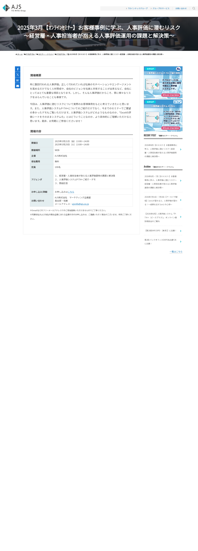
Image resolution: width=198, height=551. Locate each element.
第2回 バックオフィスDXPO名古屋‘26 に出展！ (160, 241)
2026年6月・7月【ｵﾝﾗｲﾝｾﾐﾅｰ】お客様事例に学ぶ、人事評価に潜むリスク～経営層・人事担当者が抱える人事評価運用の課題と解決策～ (161, 182)
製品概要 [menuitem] (46, 8)
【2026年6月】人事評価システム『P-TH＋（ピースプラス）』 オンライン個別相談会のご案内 (161, 217)
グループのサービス (161, 8)
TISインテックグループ (138, 8)
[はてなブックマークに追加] (17, 80)
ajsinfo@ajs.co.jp (80, 203)
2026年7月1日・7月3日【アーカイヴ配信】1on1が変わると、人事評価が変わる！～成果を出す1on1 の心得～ (161, 201)
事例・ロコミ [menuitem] (62, 8)
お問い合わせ (181, 8)
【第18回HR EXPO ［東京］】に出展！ (161, 230)
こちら (71, 191)
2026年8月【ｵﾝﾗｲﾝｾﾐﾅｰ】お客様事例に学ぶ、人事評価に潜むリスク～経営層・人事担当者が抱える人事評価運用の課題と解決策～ (161, 151)
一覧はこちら (176, 251)
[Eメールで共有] (17, 86)
